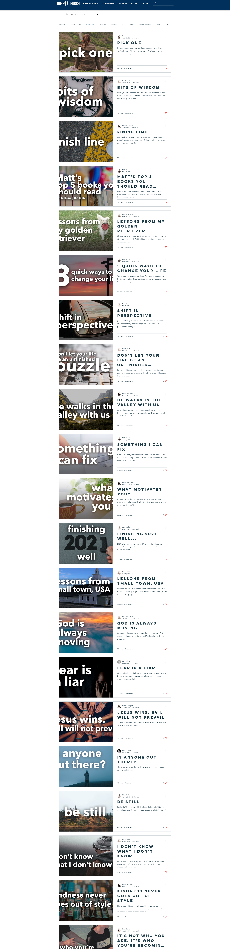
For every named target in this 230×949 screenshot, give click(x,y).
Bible (132, 24)
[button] (91, 3)
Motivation (90, 24)
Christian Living (75, 24)
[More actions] (166, 36)
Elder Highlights (145, 24)
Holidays (114, 24)
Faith (123, 24)
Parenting (102, 24)
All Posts (62, 24)
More (158, 24)
